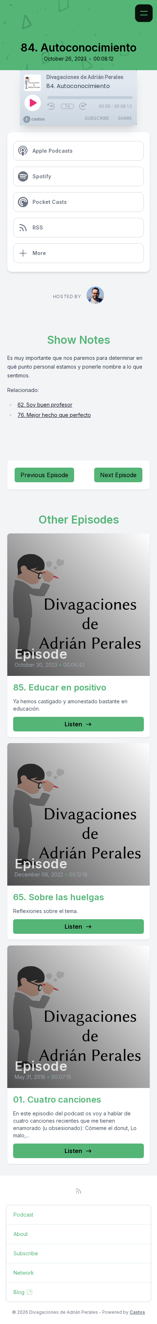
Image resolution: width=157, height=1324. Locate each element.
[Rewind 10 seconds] (51, 106)
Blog (19, 1292)
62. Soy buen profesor (45, 405)
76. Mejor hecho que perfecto (54, 415)
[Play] (32, 103)
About (21, 1234)
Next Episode (118, 475)
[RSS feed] (78, 1191)
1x (67, 106)
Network (24, 1273)
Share (125, 118)
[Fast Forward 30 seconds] (83, 106)
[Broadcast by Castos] (34, 119)
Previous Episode (44, 475)
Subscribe (97, 118)
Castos (137, 1312)
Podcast (23, 1214)
